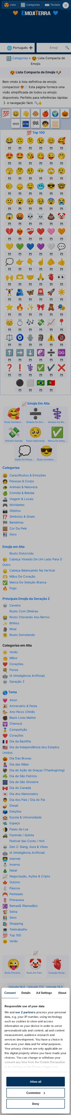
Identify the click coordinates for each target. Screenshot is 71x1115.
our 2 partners (25, 1012)
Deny (35, 1103)
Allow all (35, 1081)
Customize (33, 1092)
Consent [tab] (10, 992)
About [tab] (62, 992)
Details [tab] (26, 992)
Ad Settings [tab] (44, 992)
